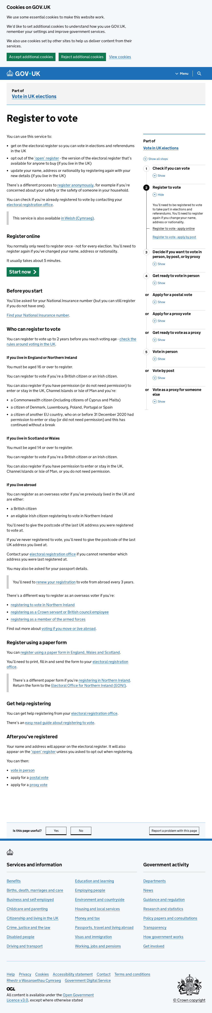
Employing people (90, 890)
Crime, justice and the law (28, 927)
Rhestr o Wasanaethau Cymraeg (34, 980)
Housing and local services (97, 908)
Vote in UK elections (34, 96)
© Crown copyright (189, 1000)
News (148, 890)
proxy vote (38, 784)
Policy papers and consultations (170, 918)
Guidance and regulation (164, 899)
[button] (23, 271)
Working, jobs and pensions (98, 946)
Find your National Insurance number (38, 315)
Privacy (25, 974)
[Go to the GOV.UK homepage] (23, 73)
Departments (154, 881)
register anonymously (75, 185)
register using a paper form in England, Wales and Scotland (70, 652)
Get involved (153, 946)
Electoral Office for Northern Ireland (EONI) (88, 685)
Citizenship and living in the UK (32, 918)
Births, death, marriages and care (35, 890)
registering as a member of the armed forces (48, 619)
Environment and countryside (99, 899)
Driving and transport (25, 946)
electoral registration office (30, 204)
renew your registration (56, 582)
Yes (60, 831)
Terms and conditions (132, 974)
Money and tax (87, 918)
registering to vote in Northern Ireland (43, 604)
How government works (163, 936)
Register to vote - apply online (174, 228)
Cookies (42, 974)
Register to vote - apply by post (174, 237)
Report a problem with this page (174, 831)
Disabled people (20, 936)
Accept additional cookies (31, 56)
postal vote (39, 777)
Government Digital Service (88, 980)
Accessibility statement (73, 974)
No (85, 831)
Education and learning (94, 881)
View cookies (120, 57)
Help (11, 974)
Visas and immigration (93, 936)
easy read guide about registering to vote (59, 722)
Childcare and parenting (27, 908)
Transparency (154, 927)
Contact (104, 974)
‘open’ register (46, 158)
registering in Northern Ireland (104, 680)
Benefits (14, 881)
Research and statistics (163, 908)
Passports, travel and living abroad (104, 927)
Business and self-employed (30, 899)
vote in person (23, 770)
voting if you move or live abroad (69, 628)
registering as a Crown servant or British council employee (60, 612)
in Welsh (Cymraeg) (77, 218)
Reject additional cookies (82, 56)
